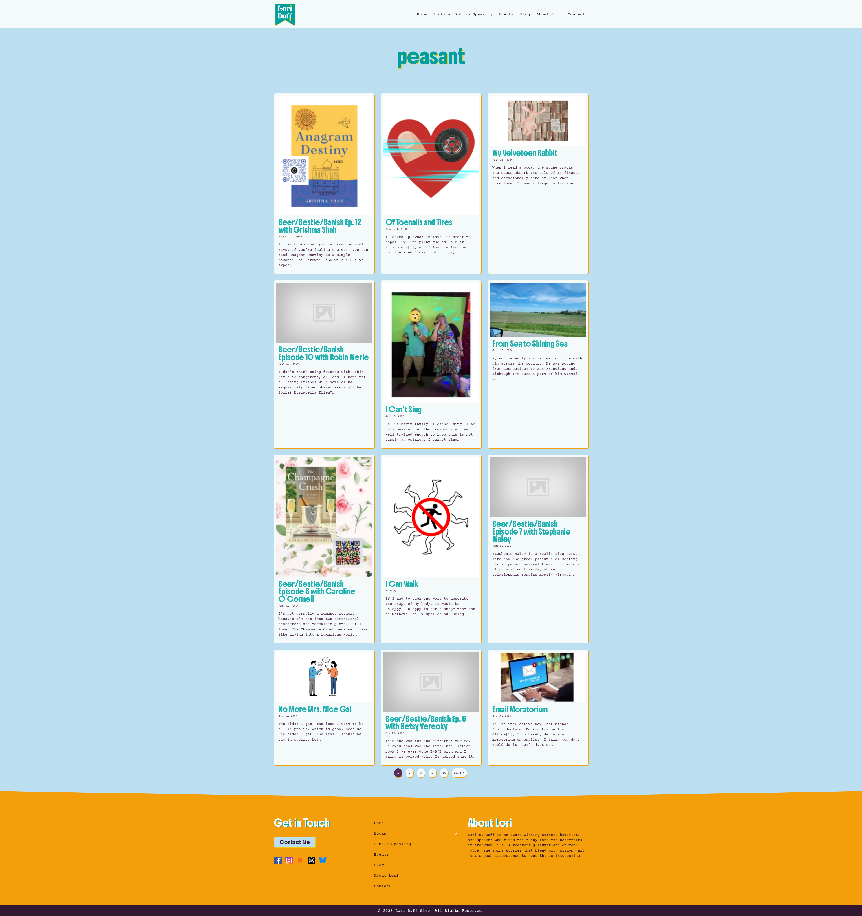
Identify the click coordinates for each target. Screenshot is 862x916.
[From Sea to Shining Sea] (538, 364)
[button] (449, 14)
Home (422, 14)
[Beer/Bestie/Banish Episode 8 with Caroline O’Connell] (324, 549)
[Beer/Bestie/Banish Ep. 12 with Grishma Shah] (324, 183)
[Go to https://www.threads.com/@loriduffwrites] (311, 860)
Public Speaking (473, 14)
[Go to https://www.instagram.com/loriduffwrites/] (289, 860)
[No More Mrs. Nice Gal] (324, 707)
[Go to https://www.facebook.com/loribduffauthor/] (278, 860)
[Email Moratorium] (538, 707)
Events (506, 14)
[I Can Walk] (431, 549)
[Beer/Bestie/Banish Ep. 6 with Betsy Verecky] (431, 707)
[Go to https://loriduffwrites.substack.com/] (300, 860)
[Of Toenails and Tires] (431, 183)
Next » (459, 773)
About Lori (549, 14)
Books (439, 14)
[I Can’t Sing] (431, 364)
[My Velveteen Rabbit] (538, 183)
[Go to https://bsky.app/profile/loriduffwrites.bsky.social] (323, 860)
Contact (576, 14)
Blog (525, 14)
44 (444, 773)
